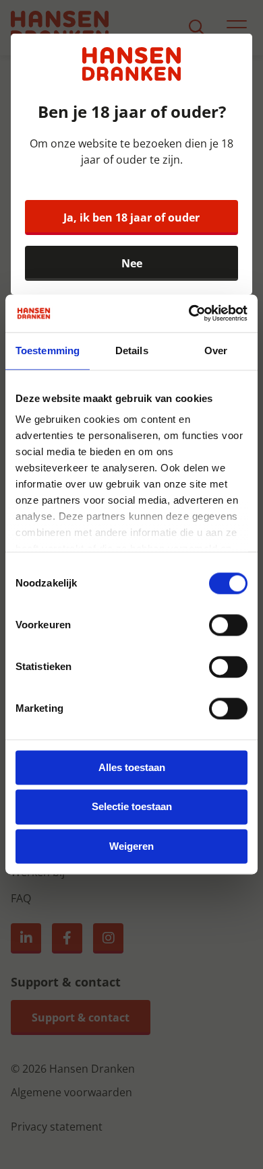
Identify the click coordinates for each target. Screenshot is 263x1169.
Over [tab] (215, 350)
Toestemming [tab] (48, 350)
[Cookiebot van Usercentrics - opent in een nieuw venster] (189, 313)
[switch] (228, 625)
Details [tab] (131, 350)
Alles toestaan (131, 767)
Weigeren (131, 846)
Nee (131, 263)
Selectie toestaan (132, 807)
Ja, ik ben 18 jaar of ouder (131, 217)
